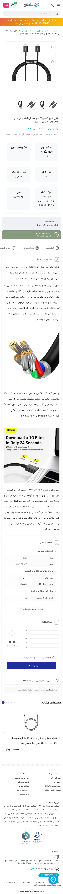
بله (26, 598)
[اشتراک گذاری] (53, 61)
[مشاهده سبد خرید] (13, 5)
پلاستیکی (23, 584)
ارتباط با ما (57, 782)
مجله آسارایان (56, 778)
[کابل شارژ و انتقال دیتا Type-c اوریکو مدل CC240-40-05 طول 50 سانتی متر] (31, 721)
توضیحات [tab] (50, 248)
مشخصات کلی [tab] (28, 248)
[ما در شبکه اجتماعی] (6, 5)
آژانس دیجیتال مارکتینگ (32, 891)
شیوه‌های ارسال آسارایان (52, 790)
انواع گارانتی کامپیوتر (22, 778)
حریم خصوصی (24, 794)
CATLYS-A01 (21, 564)
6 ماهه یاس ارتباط (44, 225)
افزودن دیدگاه (33, 665)
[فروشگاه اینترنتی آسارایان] (31, 5)
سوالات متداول (23, 786)
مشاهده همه (9, 702)
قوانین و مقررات (23, 782)
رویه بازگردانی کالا (23, 790)
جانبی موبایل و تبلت (41, 30)
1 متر (25, 577)
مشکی (24, 558)
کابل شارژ (25, 30)
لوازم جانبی (57, 30)
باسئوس (50, 128)
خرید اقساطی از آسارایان (52, 786)
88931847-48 (42, 869)
